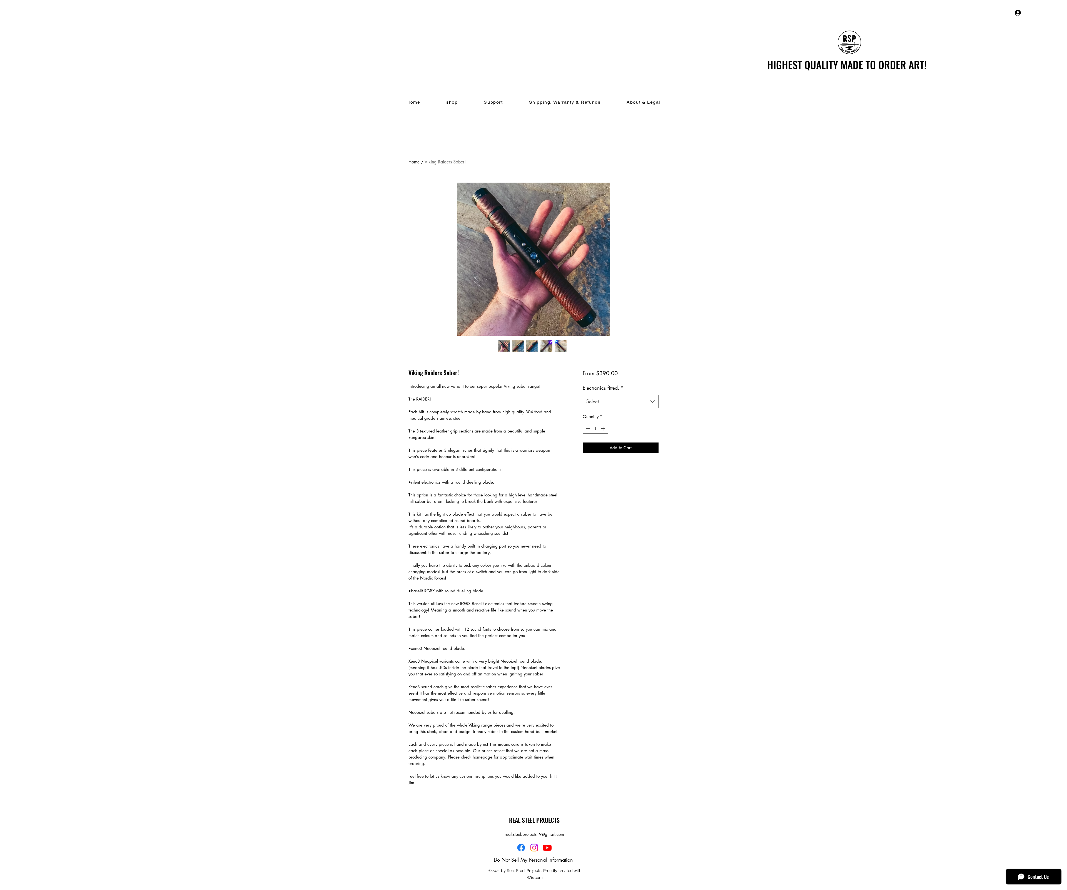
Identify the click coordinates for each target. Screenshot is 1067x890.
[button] (1041, 12)
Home (414, 162)
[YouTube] (547, 847)
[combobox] (621, 402)
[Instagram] (534, 847)
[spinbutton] (595, 428)
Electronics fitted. (603, 387)
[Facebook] (521, 847)
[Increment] (603, 428)
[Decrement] (587, 428)
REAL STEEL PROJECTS (534, 820)
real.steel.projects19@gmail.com (534, 834)
